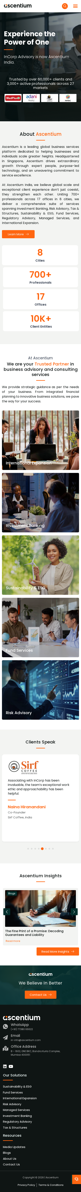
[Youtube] (11, 1067)
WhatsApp (20, 1024)
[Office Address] (5, 1048)
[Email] (5, 1037)
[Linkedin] (5, 1067)
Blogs (11, 893)
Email (15, 1035)
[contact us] (77, 1178)
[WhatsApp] (5, 1026)
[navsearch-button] (65, 6)
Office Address (23, 1046)
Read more (13, 941)
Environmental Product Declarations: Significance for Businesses (34, 933)
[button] (75, 6)
